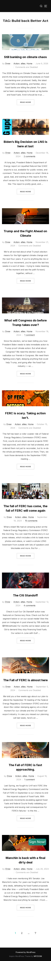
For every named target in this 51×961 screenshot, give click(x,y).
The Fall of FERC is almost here (25, 680)
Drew (7, 63)
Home (29, 63)
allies (23, 63)
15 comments (31, 520)
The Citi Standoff (25, 595)
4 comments (29, 605)
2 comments (29, 156)
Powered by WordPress (25, 952)
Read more (27, 102)
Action (16, 63)
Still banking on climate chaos (25, 57)
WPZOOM (38, 956)
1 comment (29, 335)
